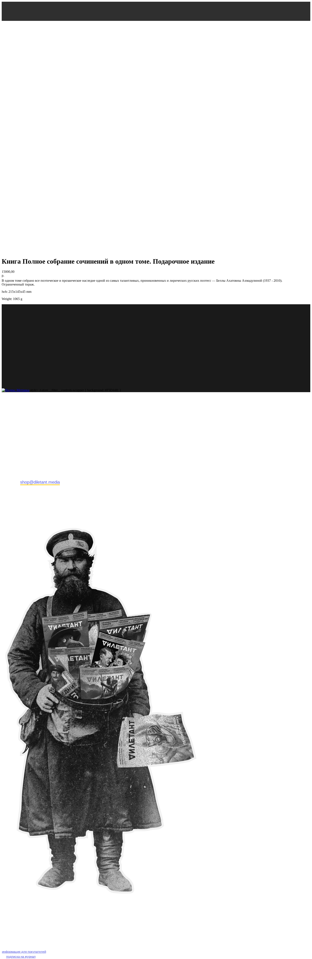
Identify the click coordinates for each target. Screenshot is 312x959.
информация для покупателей (24, 951)
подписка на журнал (21, 956)
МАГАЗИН (27, 52)
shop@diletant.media (40, 482)
